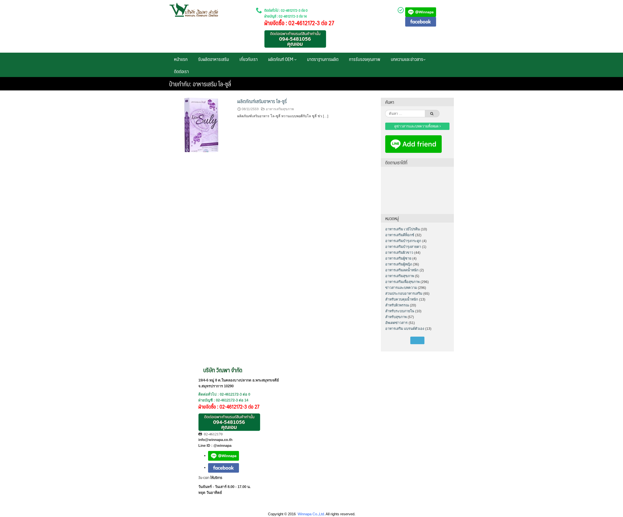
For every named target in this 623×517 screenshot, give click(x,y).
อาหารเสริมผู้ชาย (398, 258)
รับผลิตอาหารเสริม (213, 59)
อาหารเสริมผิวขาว (399, 252)
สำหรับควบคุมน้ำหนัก (401, 299)
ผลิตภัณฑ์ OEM (281, 59)
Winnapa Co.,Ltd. (311, 514)
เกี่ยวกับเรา (248, 59)
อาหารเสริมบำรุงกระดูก (403, 241)
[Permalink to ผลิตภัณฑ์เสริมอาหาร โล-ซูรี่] (200, 124)
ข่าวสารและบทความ (401, 288)
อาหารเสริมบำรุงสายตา (403, 247)
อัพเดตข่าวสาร (396, 323)
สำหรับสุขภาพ (396, 317)
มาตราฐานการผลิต (323, 59)
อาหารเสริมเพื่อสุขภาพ (402, 282)
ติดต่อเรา (181, 71)
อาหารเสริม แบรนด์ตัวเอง (404, 329)
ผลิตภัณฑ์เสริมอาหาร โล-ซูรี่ (262, 101)
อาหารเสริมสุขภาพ (280, 109)
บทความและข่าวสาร (407, 59)
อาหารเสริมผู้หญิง (398, 264)
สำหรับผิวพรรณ (397, 305)
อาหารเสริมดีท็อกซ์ (399, 235)
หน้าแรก (181, 59)
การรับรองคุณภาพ (364, 59)
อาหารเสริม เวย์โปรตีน (402, 229)
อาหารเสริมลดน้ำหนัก (402, 270)
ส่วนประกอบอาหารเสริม (403, 293)
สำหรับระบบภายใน (399, 311)
